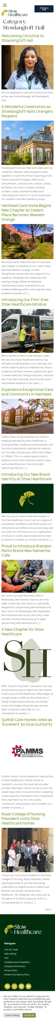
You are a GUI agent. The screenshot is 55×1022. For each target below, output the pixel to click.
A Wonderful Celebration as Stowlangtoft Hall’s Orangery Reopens (27, 111)
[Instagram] (14, 986)
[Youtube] (28, 986)
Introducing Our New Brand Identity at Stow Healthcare (26, 477)
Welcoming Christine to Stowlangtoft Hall (22, 38)
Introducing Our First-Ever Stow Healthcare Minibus (25, 302)
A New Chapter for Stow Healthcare (22, 632)
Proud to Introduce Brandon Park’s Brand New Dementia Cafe (26, 550)
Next (49, 909)
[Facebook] (7, 986)
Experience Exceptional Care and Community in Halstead (27, 392)
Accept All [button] (29, 1015)
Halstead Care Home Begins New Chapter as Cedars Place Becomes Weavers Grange (26, 212)
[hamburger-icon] (4, 5)
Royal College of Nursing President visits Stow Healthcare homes (23, 818)
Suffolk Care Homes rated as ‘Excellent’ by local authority (27, 722)
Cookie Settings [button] (12, 1015)
